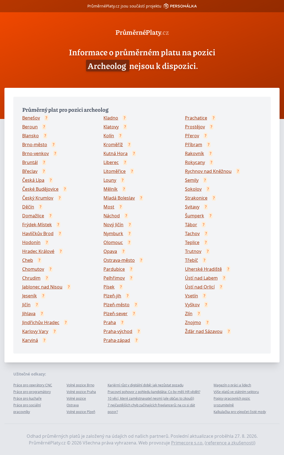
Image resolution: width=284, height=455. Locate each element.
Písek (109, 287)
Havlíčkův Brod (38, 233)
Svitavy (192, 207)
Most (108, 207)
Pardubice (114, 269)
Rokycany (195, 162)
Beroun (30, 127)
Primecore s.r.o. (187, 443)
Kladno (110, 118)
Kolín (108, 136)
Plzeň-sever (115, 313)
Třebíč (191, 260)
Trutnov (193, 251)
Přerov (192, 136)
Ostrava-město (119, 260)
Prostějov (195, 127)
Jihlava (29, 313)
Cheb (27, 260)
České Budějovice (40, 189)
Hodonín (31, 242)
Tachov (192, 233)
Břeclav (29, 171)
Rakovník (194, 153)
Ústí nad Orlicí (200, 287)
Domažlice (33, 216)
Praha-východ (117, 331)
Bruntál (30, 162)
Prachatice (196, 118)
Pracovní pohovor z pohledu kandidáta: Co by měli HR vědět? (154, 391)
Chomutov (33, 269)
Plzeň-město (116, 305)
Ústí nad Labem (201, 278)
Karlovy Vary (35, 331)
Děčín (28, 207)
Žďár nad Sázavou (203, 331)
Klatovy (111, 127)
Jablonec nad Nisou (42, 287)
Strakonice (196, 198)
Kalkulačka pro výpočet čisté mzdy (240, 411)
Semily (192, 180)
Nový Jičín (113, 225)
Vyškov (192, 305)
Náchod (111, 216)
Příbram (193, 144)
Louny (109, 180)
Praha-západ (116, 340)
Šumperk (194, 216)
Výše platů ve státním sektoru (236, 391)
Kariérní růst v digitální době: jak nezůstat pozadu (145, 385)
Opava (110, 251)
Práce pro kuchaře (27, 398)
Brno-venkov (35, 153)
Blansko (30, 136)
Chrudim (31, 278)
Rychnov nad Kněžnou (208, 171)
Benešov (31, 118)
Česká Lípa (33, 180)
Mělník (110, 189)
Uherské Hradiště (203, 269)
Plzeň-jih (112, 296)
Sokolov (193, 189)
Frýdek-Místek (37, 225)
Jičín (26, 305)
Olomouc (113, 242)
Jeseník (29, 296)
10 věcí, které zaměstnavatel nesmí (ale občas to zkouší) (151, 398)
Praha (109, 322)
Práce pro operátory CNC (32, 385)
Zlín (188, 313)
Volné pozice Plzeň (81, 411)
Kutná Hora (115, 153)
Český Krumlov (37, 198)
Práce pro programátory (32, 391)
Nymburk (113, 233)
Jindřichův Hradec (40, 322)
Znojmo (193, 322)
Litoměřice (114, 171)
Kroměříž (113, 144)
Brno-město (34, 144)
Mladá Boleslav (119, 198)
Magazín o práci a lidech (232, 385)
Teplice (192, 242)
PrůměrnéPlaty (142, 32)
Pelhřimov (114, 278)
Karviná (30, 340)
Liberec (111, 162)
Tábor (191, 225)
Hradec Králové (38, 251)
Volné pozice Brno (80, 385)
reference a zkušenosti (230, 443)
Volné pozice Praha (81, 391)
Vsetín (191, 296)
